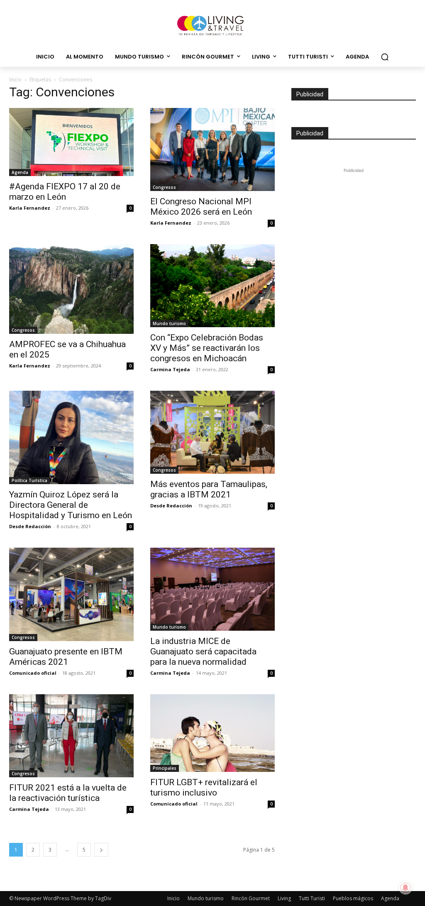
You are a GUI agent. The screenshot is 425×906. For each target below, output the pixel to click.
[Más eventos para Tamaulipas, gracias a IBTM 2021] (212, 432)
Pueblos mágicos (353, 898)
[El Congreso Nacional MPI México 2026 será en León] (212, 149)
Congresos (164, 187)
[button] (385, 57)
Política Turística (29, 480)
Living (284, 898)
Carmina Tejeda (170, 369)
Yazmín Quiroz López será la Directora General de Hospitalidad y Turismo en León (70, 505)
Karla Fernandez (29, 208)
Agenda (20, 172)
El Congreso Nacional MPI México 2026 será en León (201, 206)
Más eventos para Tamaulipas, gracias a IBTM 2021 (208, 489)
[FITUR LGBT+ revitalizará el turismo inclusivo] (212, 733)
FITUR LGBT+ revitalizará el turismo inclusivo (203, 787)
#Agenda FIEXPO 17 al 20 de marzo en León (64, 191)
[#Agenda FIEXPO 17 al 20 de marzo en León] (71, 142)
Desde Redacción (30, 526)
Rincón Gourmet (251, 898)
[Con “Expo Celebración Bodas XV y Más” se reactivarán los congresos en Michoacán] (212, 285)
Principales (164, 768)
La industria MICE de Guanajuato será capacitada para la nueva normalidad (203, 651)
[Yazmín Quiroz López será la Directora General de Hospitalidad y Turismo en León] (71, 437)
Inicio (15, 79)
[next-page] (101, 850)
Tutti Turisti (312, 898)
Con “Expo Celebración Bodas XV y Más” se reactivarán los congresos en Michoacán (206, 348)
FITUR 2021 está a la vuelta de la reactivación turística (68, 793)
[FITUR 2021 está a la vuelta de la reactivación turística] (71, 735)
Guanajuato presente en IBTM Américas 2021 (65, 656)
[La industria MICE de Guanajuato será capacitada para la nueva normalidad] (212, 589)
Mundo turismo (169, 323)
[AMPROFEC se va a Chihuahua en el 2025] (71, 289)
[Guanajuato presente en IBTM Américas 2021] (71, 594)
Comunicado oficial (32, 673)
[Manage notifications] (405, 887)
